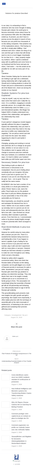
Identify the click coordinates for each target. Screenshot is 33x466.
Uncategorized (16, 315)
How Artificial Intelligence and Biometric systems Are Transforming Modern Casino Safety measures (21, 392)
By (24, 315)
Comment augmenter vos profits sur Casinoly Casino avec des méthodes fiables (21, 427)
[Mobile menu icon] (4, 4)
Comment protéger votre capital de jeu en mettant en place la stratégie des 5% (21, 416)
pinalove (27, 107)
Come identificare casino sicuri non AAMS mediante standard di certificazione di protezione (21, 378)
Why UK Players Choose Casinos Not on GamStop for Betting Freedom (21, 404)
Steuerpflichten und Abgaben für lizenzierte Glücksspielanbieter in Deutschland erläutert (21, 440)
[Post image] (6, 377)
